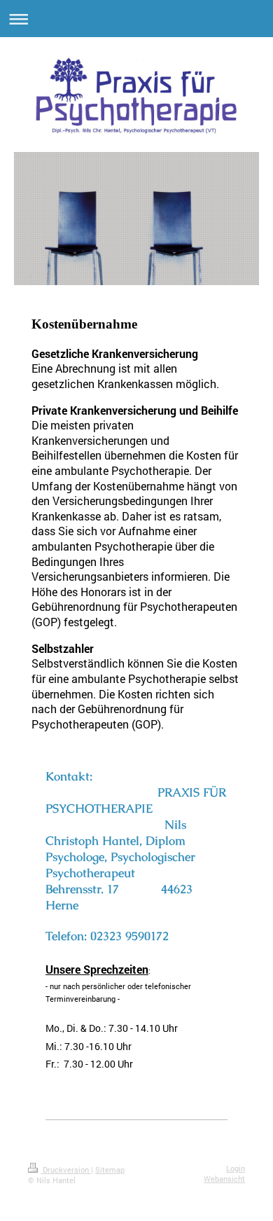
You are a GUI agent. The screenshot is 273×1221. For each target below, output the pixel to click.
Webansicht (224, 1178)
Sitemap (110, 1169)
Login (235, 1168)
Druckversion (66, 1169)
